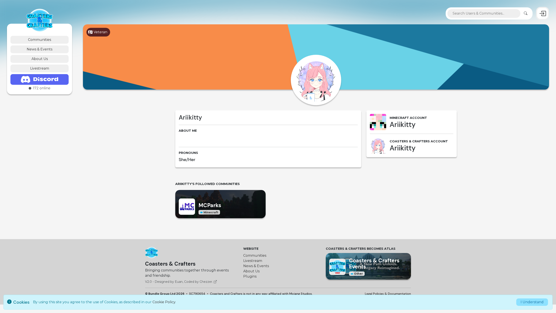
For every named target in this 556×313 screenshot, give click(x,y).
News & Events (39, 49)
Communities (39, 40)
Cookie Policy (163, 302)
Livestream (39, 68)
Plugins (249, 276)
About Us (39, 59)
